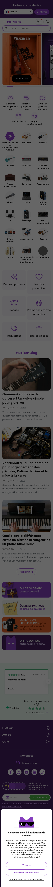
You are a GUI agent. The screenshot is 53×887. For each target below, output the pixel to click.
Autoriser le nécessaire (26, 872)
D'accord (26, 865)
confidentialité (32, 857)
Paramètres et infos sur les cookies (26, 879)
